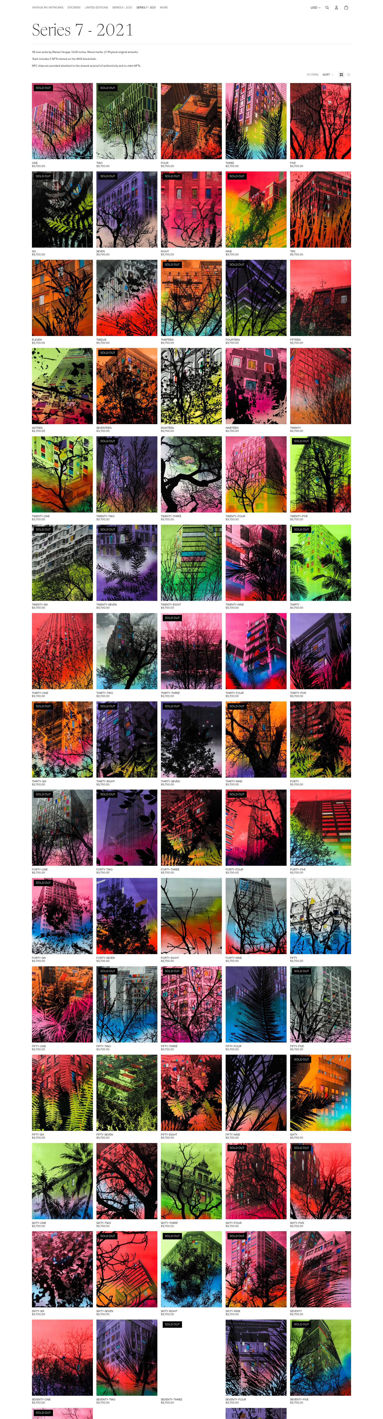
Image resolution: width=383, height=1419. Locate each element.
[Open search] (327, 7)
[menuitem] (164, 7)
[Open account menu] (336, 7)
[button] (328, 75)
